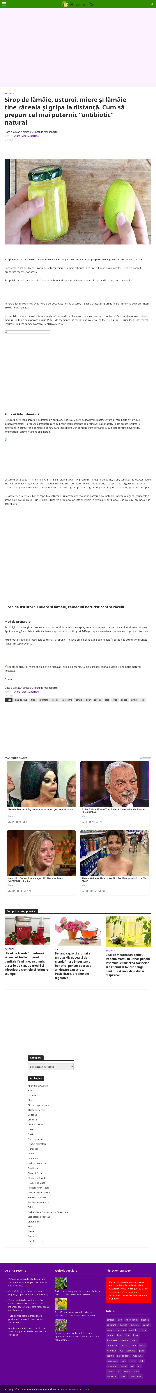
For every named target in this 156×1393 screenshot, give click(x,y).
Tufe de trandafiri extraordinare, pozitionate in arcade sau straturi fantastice (25, 1319)
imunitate (43, 699)
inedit (134, 1340)
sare (124, 1361)
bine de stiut (21, 699)
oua (121, 1350)
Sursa (8, 679)
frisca (135, 1335)
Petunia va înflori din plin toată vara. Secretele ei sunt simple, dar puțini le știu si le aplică (27, 1282)
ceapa (110, 1330)
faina (119, 1335)
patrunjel (131, 1350)
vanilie (127, 1371)
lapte (133, 1345)
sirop (115, 699)
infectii (55, 699)
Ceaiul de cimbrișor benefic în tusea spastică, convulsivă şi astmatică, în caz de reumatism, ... (77, 1336)
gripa (32, 699)
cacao (146, 1324)
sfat (107, 699)
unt (139, 1366)
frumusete (112, 1340)
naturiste (111, 1350)
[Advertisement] (78, 47)
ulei (132, 1366)
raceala (97, 699)
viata (136, 1371)
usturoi (134, 699)
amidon (111, 1319)
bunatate (135, 1324)
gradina (124, 1340)
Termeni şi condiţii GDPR (76, 1389)
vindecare (112, 1376)
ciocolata (121, 1330)
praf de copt (123, 1355)
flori (127, 1335)
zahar (123, 1376)
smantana (112, 1366)
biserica (145, 1319)
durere (110, 1335)
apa (120, 1319)
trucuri (124, 1366)
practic (110, 1355)
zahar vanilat (135, 1376)
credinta (133, 1330)
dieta (143, 1330)
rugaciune (138, 1355)
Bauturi (9, 93)
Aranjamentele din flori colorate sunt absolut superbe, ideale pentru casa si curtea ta (28, 1331)
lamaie (79, 699)
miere (142, 1345)
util (143, 699)
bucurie (123, 1324)
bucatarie (111, 1324)
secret (132, 1361)
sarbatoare (112, 1361)
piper (88, 699)
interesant (67, 699)
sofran (124, 699)
